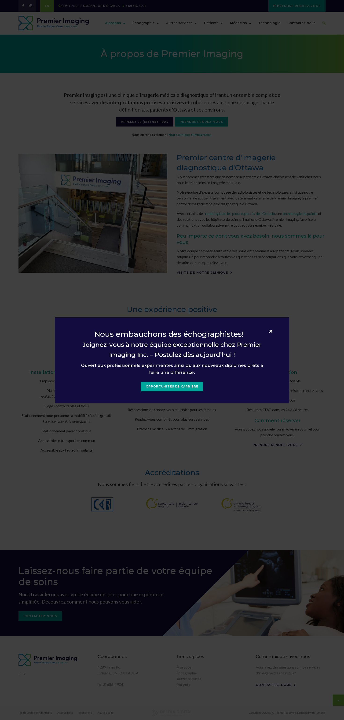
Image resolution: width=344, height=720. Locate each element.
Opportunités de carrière (172, 386)
